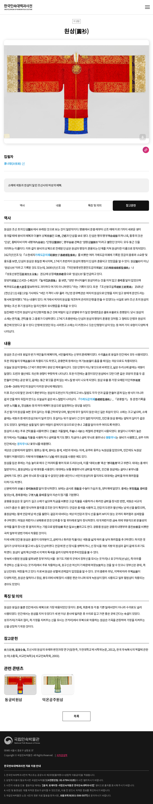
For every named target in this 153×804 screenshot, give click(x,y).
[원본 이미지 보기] (142, 137)
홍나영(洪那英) (12, 163)
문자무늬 (22, 444)
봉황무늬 (111, 437)
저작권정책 (62, 755)
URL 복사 (146, 150)
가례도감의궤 (42, 255)
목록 (76, 716)
